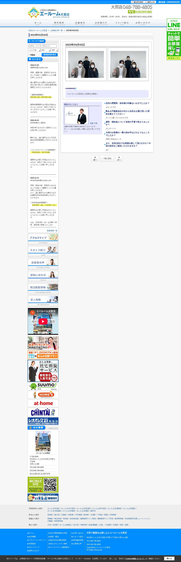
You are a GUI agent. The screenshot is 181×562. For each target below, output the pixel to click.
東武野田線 (119, 519)
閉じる (169, 558)
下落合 (100, 515)
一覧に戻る (107, 158)
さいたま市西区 (129, 508)
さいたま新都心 (65, 525)
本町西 (70, 515)
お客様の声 (77, 544)
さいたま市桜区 (83, 511)
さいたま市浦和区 (115, 508)
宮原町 (50, 515)
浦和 (126, 525)
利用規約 (32, 544)
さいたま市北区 (53, 508)
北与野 (55, 525)
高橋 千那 (93, 123)
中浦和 (115, 525)
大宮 (49, 525)
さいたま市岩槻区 (54, 511)
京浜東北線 (74, 519)
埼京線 (65, 519)
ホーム (31, 533)
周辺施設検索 (78, 540)
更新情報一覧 (52, 231)
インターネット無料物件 (59, 547)
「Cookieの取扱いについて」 (134, 559)
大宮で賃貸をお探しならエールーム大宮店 (107, 533)
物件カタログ (34, 551)
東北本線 (57, 519)
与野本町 (83, 525)
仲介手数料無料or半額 (58, 533)
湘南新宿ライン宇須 (105, 519)
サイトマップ (34, 547)
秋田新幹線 (58, 521)
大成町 (93, 515)
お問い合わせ (78, 533)
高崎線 (50, 519)
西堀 (106, 515)
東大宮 (56, 515)
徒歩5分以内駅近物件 (58, 540)
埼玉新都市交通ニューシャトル (137, 519)
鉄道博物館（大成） (96, 525)
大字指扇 (78, 515)
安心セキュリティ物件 (58, 544)
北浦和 (108, 525)
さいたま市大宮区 (68, 508)
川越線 (50, 521)
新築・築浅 (54, 537)
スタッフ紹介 (78, 537)
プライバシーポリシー (37, 540)
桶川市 (93, 511)
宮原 (121, 525)
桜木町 (86, 515)
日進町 (63, 515)
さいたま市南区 (69, 511)
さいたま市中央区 (99, 508)
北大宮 (75, 525)
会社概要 (32, 537)
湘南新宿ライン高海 (88, 519)
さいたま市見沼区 (83, 508)
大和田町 (112, 515)
